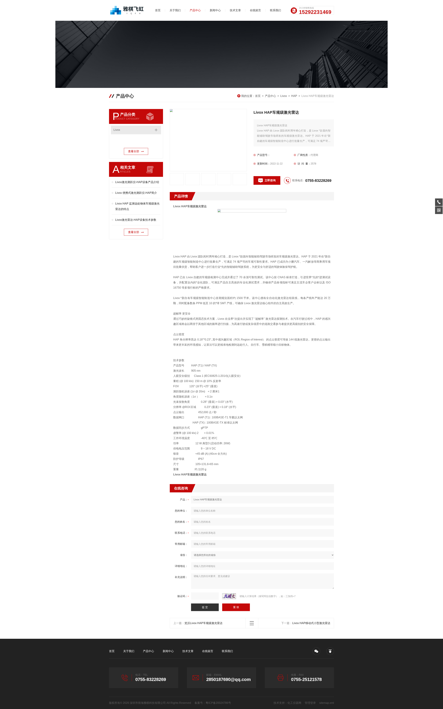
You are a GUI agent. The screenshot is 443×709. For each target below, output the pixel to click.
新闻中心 (215, 10)
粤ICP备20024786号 (218, 702)
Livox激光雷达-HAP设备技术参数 (135, 219)
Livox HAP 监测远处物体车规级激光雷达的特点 (137, 206)
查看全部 (133, 151)
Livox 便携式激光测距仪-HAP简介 (136, 192)
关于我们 (175, 10)
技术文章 (235, 10)
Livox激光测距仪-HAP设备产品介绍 (137, 182)
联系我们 (275, 10)
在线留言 (255, 10)
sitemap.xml (326, 702)
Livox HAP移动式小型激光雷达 (311, 623)
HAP (294, 95)
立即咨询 (270, 180)
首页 (158, 10)
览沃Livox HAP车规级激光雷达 (203, 623)
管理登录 (310, 702)
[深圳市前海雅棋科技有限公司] (127, 10)
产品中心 (195, 10)
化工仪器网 (294, 702)
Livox (283, 95)
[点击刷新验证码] (229, 596)
